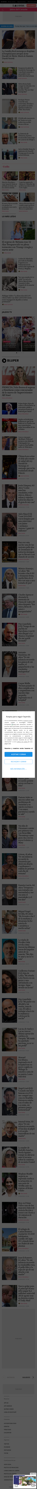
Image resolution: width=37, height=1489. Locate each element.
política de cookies (22, 742)
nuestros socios (28, 720)
